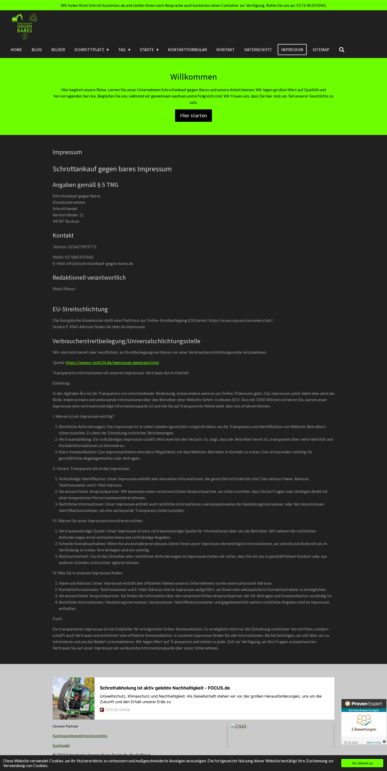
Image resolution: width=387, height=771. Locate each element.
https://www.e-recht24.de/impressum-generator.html (112, 362)
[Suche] (341, 49)
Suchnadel (61, 745)
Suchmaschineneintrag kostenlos (80, 735)
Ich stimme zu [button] (362, 763)
